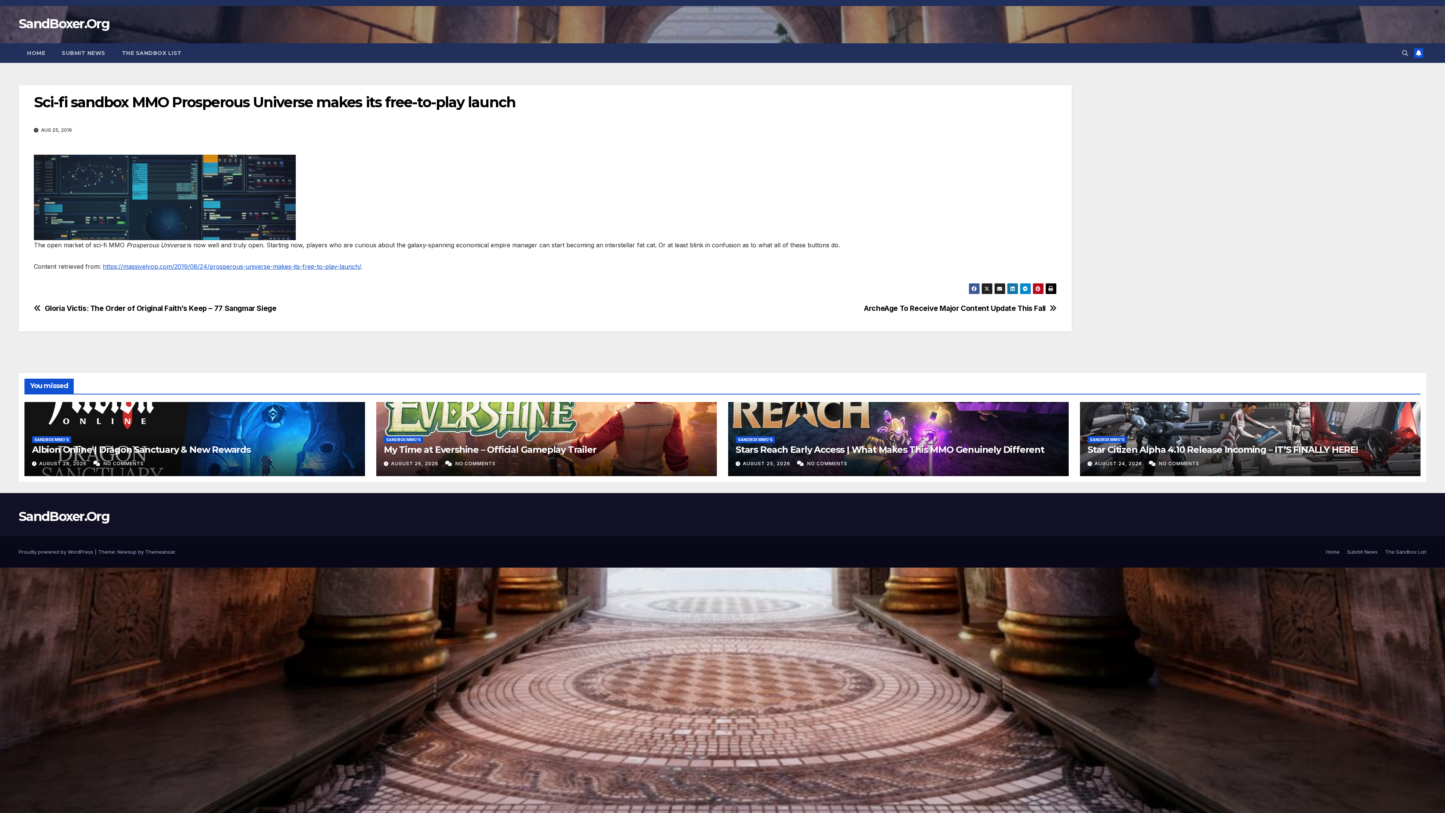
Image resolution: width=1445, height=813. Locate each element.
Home (36, 53)
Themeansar (160, 552)
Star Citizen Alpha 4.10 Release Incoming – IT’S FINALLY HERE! (1223, 449)
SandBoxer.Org (64, 24)
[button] (1405, 53)
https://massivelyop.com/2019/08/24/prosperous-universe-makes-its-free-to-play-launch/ (232, 266)
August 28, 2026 (63, 463)
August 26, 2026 (415, 463)
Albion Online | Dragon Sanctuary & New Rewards (141, 449)
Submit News (83, 53)
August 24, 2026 (1119, 463)
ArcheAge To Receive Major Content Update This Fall (955, 308)
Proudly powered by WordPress (57, 552)
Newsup (127, 552)
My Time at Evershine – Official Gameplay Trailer (490, 449)
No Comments (123, 463)
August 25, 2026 (767, 463)
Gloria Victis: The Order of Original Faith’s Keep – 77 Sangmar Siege (161, 308)
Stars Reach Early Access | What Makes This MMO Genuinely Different (890, 449)
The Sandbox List (152, 53)
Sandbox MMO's (51, 439)
